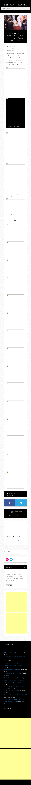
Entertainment (12, 50)
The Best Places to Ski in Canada (13, 673)
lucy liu (11, 493)
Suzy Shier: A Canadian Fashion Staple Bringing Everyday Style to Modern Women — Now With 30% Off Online (14, 680)
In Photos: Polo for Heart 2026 (12, 652)
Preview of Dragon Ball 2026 (12, 669)
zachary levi (10, 495)
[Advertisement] (18, 602)
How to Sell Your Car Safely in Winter (14, 686)
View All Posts (21, 541)
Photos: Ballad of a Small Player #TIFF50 (15, 695)
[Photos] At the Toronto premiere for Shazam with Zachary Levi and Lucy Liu (15, 36)
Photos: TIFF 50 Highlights (11, 690)
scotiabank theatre (18, 493)
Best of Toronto (15, 4)
